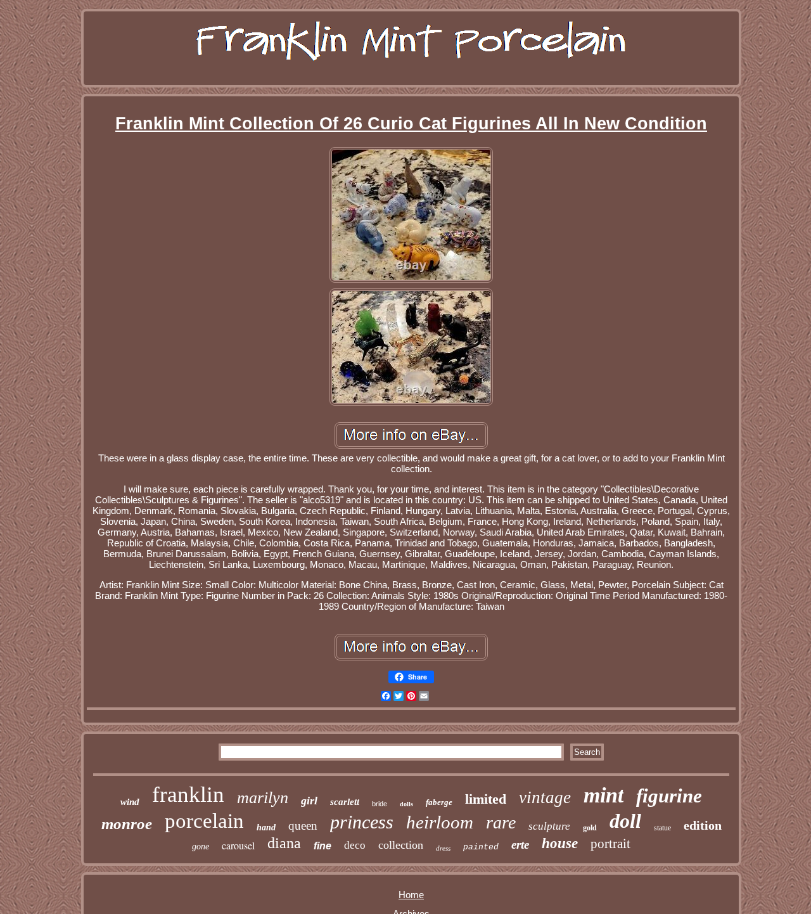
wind (129, 802)
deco (355, 845)
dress (443, 848)
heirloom (439, 822)
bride (379, 804)
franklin (188, 794)
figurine (669, 796)
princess (361, 821)
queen (302, 825)
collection (400, 845)
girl (309, 800)
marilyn (262, 797)
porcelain (204, 820)
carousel (238, 845)
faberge (439, 802)
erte (520, 844)
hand (266, 827)
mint (603, 795)
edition (703, 825)
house (560, 843)
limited (485, 799)
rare (501, 822)
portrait (610, 843)
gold (590, 827)
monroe (126, 823)
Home (411, 894)
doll (625, 820)
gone (200, 846)
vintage (545, 797)
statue (662, 827)
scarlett (344, 802)
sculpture (549, 826)
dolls (406, 804)
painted (481, 847)
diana (284, 843)
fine (322, 845)
